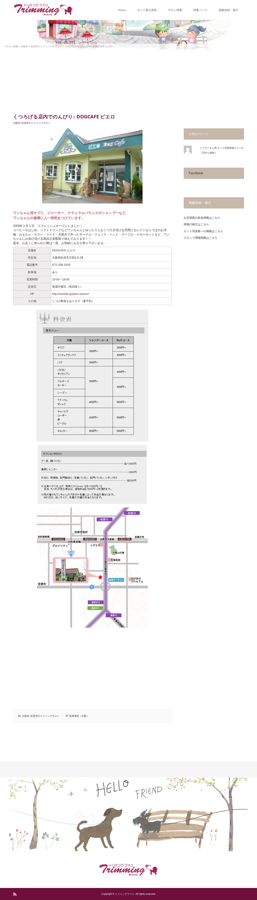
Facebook (196, 173)
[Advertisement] (128, 79)
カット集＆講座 (147, 10)
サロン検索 (175, 10)
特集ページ (200, 10)
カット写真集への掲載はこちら (203, 231)
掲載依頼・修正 (228, 10)
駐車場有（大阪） (79, 716)
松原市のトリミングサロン (35, 123)
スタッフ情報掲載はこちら (200, 237)
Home (122, 10)
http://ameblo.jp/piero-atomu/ (70, 293)
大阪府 (16, 123)
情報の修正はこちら (196, 224)
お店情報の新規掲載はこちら (202, 217)
